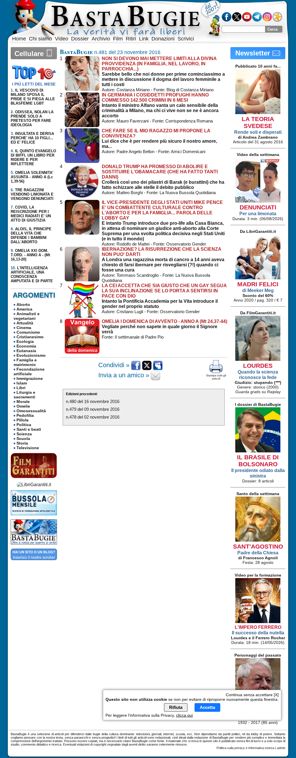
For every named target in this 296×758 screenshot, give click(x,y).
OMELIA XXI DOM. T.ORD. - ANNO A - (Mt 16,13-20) (30, 254)
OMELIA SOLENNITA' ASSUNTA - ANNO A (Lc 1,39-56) (32, 176)
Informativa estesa (261, 748)
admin (281, 748)
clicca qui (184, 715)
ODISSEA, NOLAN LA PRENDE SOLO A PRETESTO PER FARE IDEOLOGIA (32, 118)
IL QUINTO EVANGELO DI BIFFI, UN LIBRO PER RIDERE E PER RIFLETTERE (33, 157)
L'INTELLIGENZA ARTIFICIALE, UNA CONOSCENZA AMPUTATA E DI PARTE (32, 274)
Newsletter (253, 53)
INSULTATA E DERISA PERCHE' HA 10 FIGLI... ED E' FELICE (32, 137)
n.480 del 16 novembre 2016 (92, 401)
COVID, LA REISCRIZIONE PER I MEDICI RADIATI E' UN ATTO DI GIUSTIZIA (31, 213)
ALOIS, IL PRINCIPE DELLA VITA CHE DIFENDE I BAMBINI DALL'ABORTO (31, 235)
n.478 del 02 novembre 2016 (92, 417)
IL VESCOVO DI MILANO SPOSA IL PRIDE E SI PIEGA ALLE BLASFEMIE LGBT (33, 96)
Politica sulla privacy (231, 748)
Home (19, 39)
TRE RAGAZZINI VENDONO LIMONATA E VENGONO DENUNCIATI (32, 194)
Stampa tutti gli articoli (216, 377)
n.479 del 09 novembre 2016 (92, 409)
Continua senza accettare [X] (252, 694)
